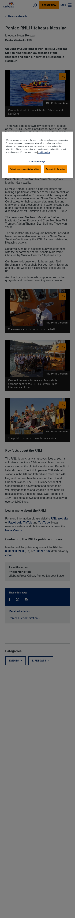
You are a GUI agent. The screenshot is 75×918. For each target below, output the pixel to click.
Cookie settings (37, 161)
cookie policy (44, 152)
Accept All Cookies (55, 169)
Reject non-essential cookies (24, 169)
